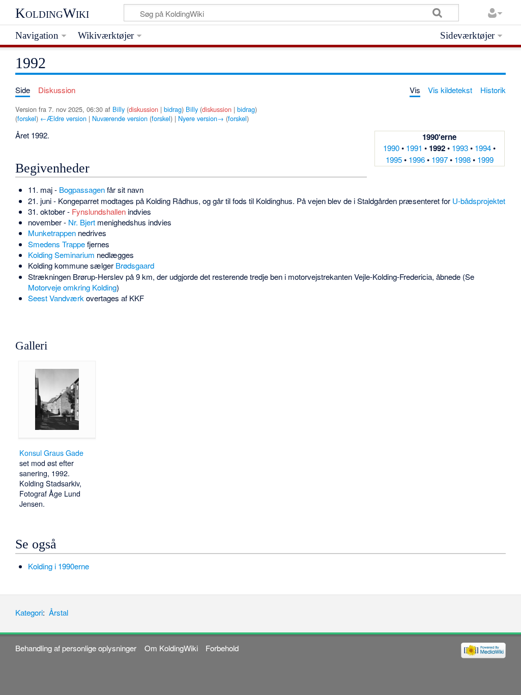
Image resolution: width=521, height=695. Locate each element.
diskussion (143, 109)
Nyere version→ (201, 118)
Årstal (58, 612)
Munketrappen (52, 232)
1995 (394, 159)
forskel (26, 118)
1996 (417, 159)
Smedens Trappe (56, 244)
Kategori (29, 612)
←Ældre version (63, 118)
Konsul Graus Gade (51, 453)
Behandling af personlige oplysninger (75, 648)
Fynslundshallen (99, 211)
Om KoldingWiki (171, 648)
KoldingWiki (52, 13)
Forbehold (222, 648)
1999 (485, 159)
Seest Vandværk (56, 298)
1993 (460, 147)
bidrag (173, 109)
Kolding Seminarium (61, 254)
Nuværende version (120, 118)
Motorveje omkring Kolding (72, 287)
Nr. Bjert (81, 222)
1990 (391, 147)
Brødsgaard (134, 265)
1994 (483, 147)
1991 (414, 147)
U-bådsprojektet (478, 200)
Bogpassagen (82, 189)
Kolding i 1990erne (58, 566)
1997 (439, 159)
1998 (462, 159)
